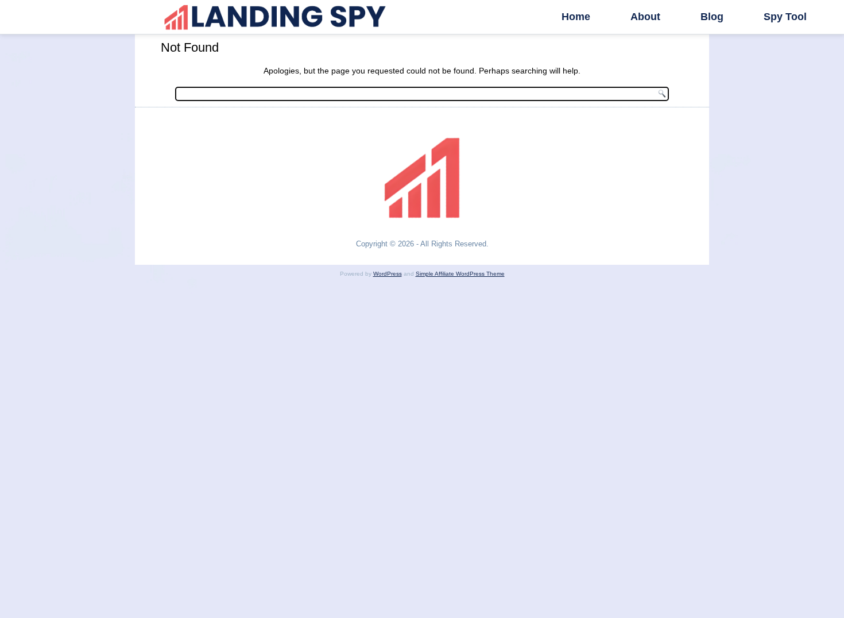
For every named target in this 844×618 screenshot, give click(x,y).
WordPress (387, 274)
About (645, 16)
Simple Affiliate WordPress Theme (460, 274)
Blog (711, 16)
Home (576, 16)
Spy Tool (785, 16)
